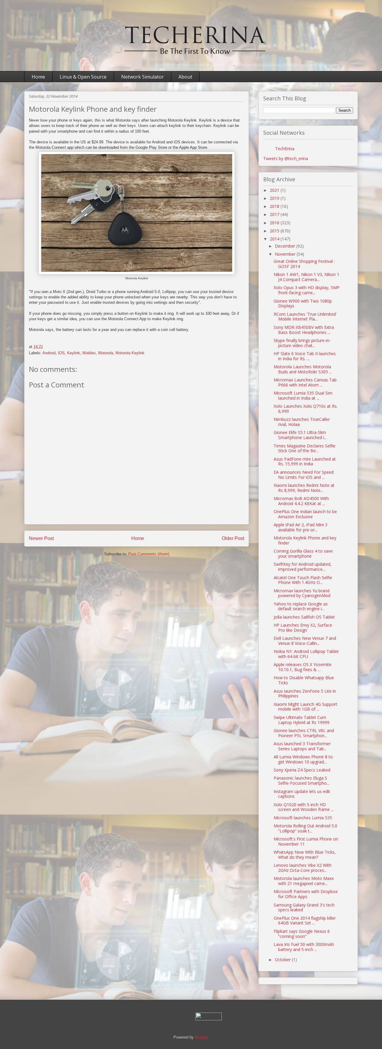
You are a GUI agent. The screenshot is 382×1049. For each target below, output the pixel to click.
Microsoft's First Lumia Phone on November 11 (306, 841)
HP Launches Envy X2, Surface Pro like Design (303, 627)
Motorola (105, 353)
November (286, 254)
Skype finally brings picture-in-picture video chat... (302, 343)
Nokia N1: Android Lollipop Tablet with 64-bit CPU (306, 653)
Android (49, 353)
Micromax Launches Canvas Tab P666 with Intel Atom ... (305, 382)
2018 (275, 206)
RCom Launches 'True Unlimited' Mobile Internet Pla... (305, 316)
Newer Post (41, 538)
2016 (275, 223)
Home (38, 76)
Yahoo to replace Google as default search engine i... (301, 606)
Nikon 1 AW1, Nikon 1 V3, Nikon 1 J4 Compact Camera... (306, 277)
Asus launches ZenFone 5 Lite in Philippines (305, 693)
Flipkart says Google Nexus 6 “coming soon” (302, 933)
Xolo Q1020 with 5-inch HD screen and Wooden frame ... (304, 807)
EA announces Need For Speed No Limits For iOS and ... (304, 474)
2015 (275, 231)
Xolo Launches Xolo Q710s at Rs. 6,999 (306, 408)
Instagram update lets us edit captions (302, 794)
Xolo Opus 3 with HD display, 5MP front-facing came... (307, 290)
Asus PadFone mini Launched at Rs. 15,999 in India (305, 461)
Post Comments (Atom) (148, 554)
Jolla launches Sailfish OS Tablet (304, 617)
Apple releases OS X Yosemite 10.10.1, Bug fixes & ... (303, 667)
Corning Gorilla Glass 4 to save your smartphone (303, 553)
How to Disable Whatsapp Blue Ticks (304, 680)
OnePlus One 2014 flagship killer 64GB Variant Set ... (305, 920)
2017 (275, 214)
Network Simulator (142, 76)
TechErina (284, 148)
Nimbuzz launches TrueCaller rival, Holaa (302, 421)
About (185, 76)
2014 (275, 239)
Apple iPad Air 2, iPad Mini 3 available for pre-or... (300, 527)
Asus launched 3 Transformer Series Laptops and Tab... (302, 746)
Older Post (233, 538)
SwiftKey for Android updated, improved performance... (303, 566)
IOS (61, 353)
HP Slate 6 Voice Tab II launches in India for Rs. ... (305, 356)
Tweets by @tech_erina (285, 158)
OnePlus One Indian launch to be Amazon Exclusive (305, 514)
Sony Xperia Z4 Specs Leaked (302, 770)
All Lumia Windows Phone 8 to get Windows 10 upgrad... (303, 759)
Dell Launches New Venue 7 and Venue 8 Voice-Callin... (305, 640)
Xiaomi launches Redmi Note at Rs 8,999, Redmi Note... (304, 487)
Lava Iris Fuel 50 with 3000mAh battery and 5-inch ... (304, 946)
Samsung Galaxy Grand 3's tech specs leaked (304, 907)
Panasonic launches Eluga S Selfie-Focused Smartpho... (301, 780)
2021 (275, 190)
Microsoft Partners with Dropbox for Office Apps (306, 894)
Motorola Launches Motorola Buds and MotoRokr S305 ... (303, 369)
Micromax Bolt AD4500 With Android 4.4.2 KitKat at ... (301, 501)
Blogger (201, 1037)
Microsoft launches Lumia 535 (303, 818)
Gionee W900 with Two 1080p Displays (303, 303)
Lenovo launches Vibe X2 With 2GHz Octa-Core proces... (303, 867)
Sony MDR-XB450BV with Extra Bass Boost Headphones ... (304, 329)
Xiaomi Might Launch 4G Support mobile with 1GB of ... (305, 706)
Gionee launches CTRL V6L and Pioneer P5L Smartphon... (304, 733)
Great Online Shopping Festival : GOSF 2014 (304, 263)
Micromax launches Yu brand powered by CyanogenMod (302, 593)
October (283, 959)
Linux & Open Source (83, 76)
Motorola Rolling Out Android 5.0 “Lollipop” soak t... (305, 828)
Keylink (73, 353)
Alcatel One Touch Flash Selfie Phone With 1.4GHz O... (303, 580)
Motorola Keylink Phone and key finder (305, 540)
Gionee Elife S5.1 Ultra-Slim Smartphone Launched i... (300, 435)
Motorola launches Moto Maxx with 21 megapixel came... (304, 880)
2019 (275, 198)
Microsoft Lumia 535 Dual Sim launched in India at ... (303, 395)
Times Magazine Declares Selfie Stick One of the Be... (304, 448)
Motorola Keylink (129, 353)
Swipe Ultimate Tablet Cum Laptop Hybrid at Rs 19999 (301, 719)
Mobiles (89, 353)
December (285, 246)
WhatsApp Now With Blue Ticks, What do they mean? (305, 854)
